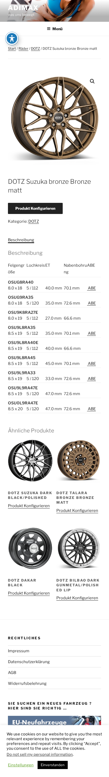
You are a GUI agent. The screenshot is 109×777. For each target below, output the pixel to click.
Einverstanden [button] (53, 765)
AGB (12, 672)
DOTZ (35, 48)
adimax (23, 8)
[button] (92, 81)
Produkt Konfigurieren (35, 208)
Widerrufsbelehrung (27, 683)
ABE (91, 288)
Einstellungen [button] (21, 765)
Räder (23, 48)
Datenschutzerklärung (29, 661)
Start (12, 48)
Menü (57, 28)
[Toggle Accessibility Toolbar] (12, 38)
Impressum (18, 651)
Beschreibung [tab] (21, 240)
